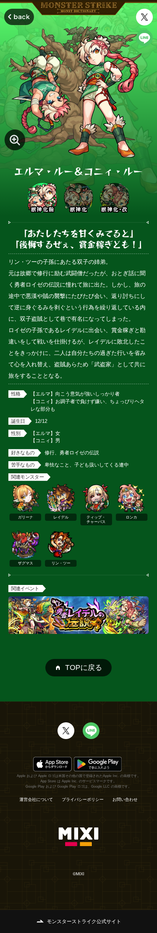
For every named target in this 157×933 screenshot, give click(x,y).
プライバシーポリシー (83, 799)
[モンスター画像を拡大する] (15, 139)
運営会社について (36, 799)
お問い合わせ (125, 799)
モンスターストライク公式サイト (84, 921)
